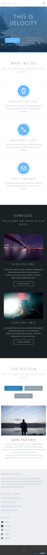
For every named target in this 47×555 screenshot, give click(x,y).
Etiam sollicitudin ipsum (9, 510)
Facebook (7, 526)
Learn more (32, 40)
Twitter (6, 522)
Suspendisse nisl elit (8, 502)
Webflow (7, 538)
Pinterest (7, 530)
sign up (12, 40)
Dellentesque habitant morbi (11, 506)
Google (6, 534)
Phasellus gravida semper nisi (11, 498)
